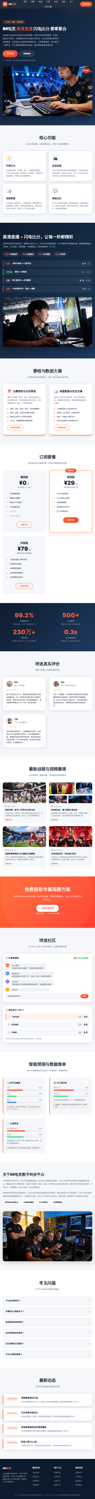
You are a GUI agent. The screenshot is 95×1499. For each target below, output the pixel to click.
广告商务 (78, 1477)
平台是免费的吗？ (13, 1300)
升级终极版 (24, 586)
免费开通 (24, 524)
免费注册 (57, 1472)
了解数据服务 (62, 427)
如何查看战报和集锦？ (15, 1333)
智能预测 (36, 1485)
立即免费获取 (47, 908)
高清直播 (36, 1472)
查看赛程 (27, 53)
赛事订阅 (57, 1485)
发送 (84, 996)
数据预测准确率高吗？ (15, 1322)
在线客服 (78, 1485)
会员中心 (57, 1481)
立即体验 (86, 4)
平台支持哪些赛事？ (14, 1354)
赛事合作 (78, 1472)
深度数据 (36, 1481)
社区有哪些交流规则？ (15, 1343)
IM (7, 1468)
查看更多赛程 (15, 427)
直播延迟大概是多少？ (15, 1311)
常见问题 (48, 7)
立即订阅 (70, 520)
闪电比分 (36, 1477)
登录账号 (57, 1477)
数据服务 (78, 1481)
